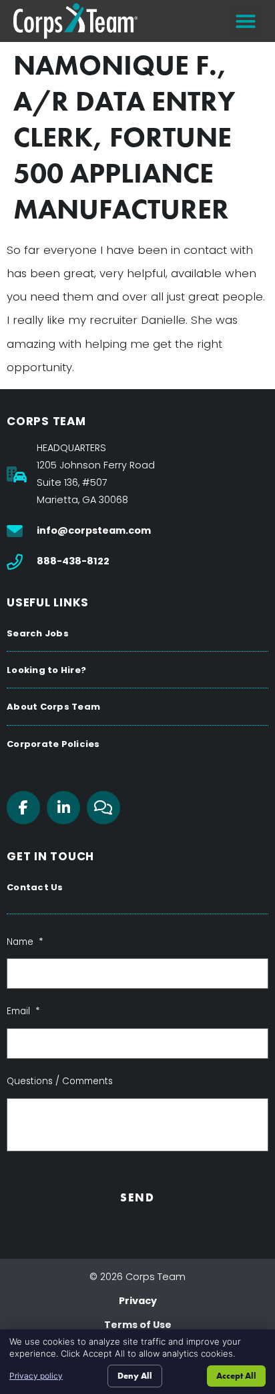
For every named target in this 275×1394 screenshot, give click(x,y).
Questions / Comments (60, 1081)
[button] (246, 21)
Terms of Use (138, 1324)
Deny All (134, 1375)
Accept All (236, 1375)
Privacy (138, 1300)
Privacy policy (36, 1376)
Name (25, 942)
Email (23, 1012)
